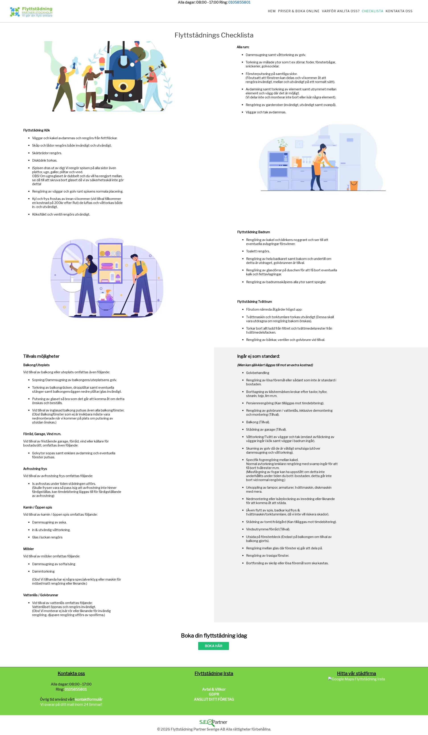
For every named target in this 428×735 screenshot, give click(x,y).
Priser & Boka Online (299, 11)
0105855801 (239, 2)
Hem (272, 11)
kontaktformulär (89, 699)
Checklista (372, 11)
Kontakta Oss (399, 11)
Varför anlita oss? (341, 11)
